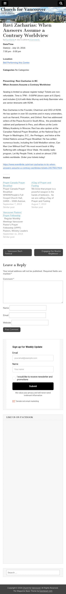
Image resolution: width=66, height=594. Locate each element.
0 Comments (34, 39)
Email (5, 315)
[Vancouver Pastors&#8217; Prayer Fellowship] (17, 224)
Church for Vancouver (32, 588)
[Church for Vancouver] (33, 15)
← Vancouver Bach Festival (13, 252)
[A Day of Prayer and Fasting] (45, 195)
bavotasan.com (46, 591)
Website (7, 322)
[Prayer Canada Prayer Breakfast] (17, 195)
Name (6, 308)
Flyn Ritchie (10, 39)
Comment (8, 279)
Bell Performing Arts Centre (16, 62)
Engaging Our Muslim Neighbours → (51, 252)
